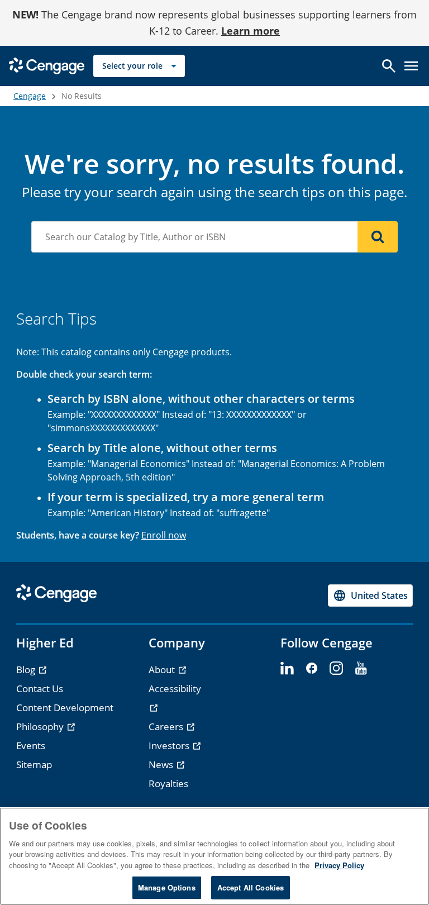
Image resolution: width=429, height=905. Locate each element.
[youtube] (361, 668)
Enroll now (163, 535)
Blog (26, 669)
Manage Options (167, 887)
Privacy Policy (339, 865)
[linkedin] (287, 668)
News (162, 764)
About (163, 669)
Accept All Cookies (250, 887)
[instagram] (336, 668)
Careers (167, 726)
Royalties (168, 783)
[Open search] (389, 66)
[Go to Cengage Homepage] (46, 64)
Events (30, 745)
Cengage (29, 95)
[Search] (378, 237)
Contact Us (39, 688)
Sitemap (34, 764)
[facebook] (311, 668)
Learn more (250, 30)
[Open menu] (411, 66)
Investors (170, 745)
